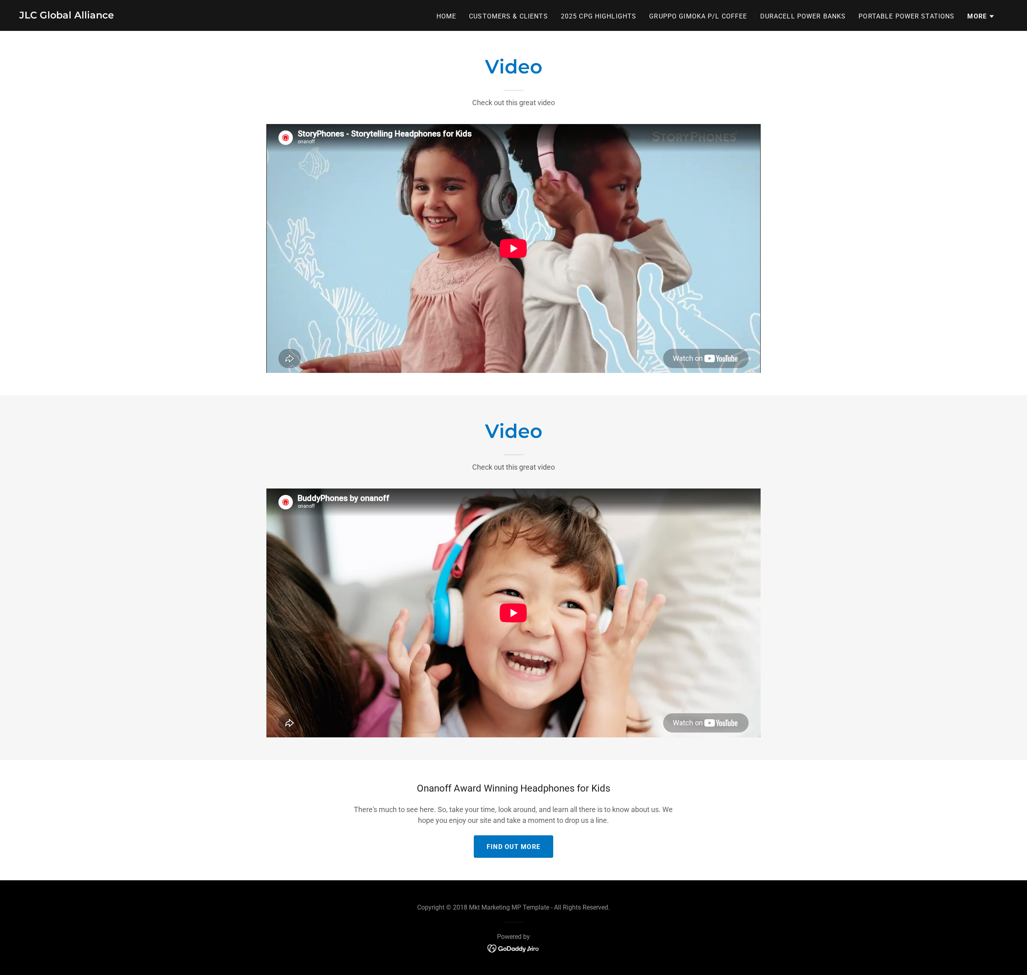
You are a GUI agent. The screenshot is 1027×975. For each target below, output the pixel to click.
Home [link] (446, 16)
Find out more (513, 847)
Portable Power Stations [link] (906, 16)
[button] (981, 16)
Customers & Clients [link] (508, 16)
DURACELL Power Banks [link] (803, 16)
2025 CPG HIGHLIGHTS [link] (599, 16)
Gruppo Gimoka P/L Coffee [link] (698, 16)
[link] (66, 16)
